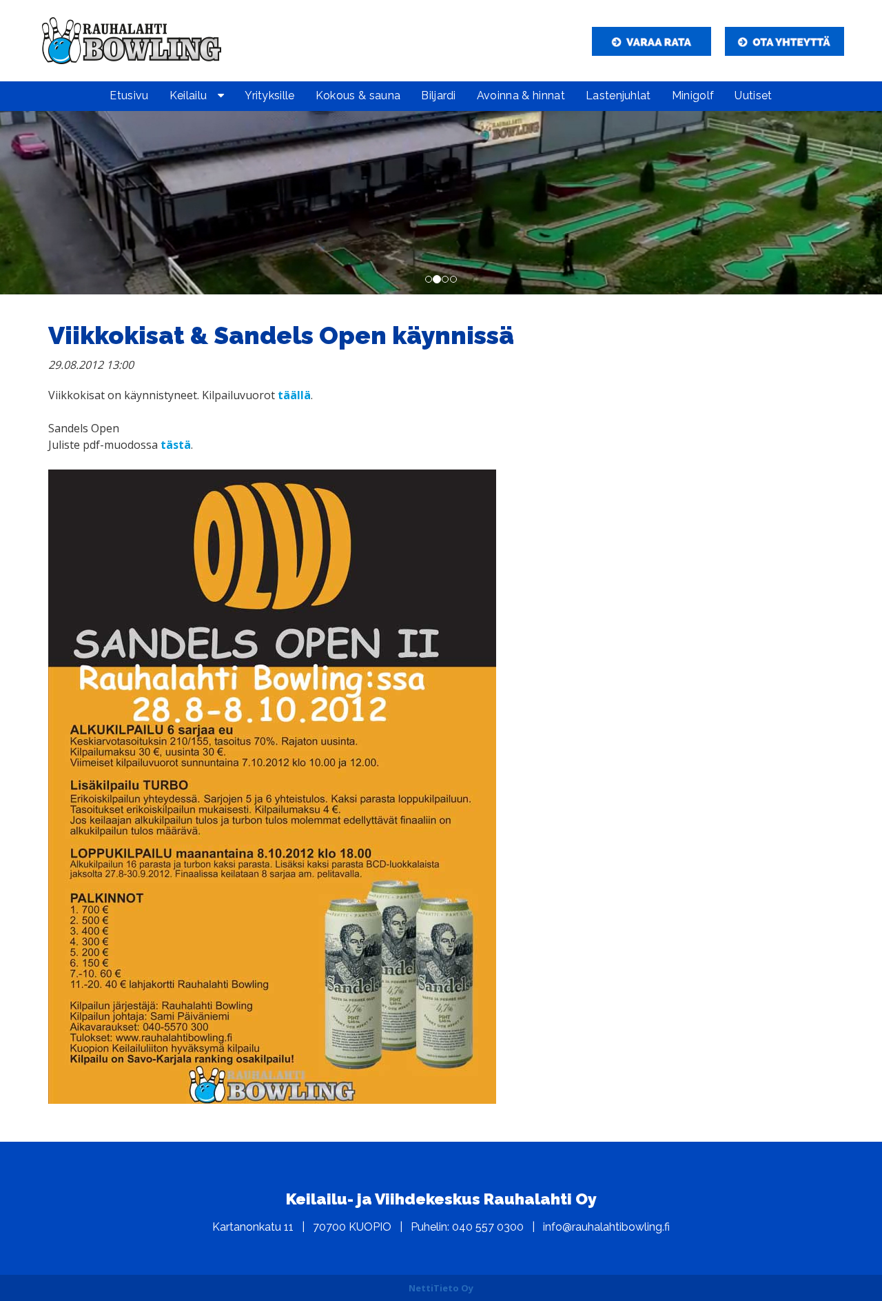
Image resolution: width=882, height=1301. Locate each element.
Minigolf (693, 95)
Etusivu (129, 95)
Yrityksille (270, 95)
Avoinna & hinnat (521, 95)
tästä (176, 444)
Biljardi (438, 95)
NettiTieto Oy (441, 1288)
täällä (294, 395)
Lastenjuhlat (618, 95)
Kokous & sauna (358, 95)
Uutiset (753, 95)
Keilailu (188, 95)
